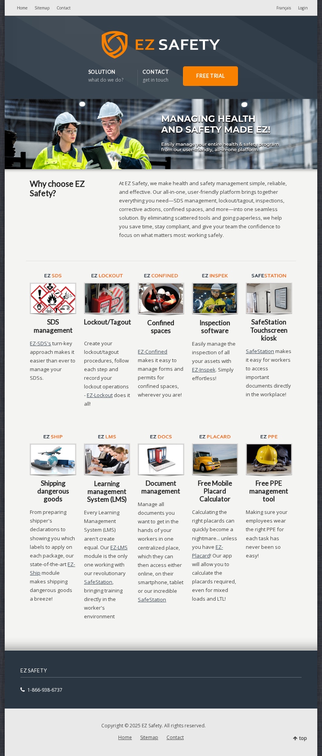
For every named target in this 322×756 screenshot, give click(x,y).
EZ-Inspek (204, 369)
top (303, 738)
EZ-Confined (152, 351)
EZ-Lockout (100, 395)
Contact (64, 8)
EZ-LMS (119, 547)
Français (283, 8)
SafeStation (260, 351)
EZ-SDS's (40, 343)
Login (303, 8)
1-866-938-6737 (44, 690)
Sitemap (42, 8)
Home (22, 8)
